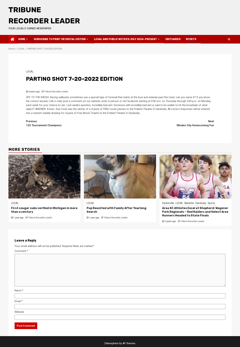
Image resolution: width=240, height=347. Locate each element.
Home (21, 39)
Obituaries (173, 39)
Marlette (189, 203)
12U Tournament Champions (43, 123)
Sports (191, 39)
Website (19, 311)
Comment (21, 251)
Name (19, 290)
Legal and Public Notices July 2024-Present (125, 39)
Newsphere (112, 343)
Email (19, 301)
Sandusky (200, 203)
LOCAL (30, 71)
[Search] (229, 39)
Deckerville (168, 203)
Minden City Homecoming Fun (195, 123)
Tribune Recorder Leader (56, 91)
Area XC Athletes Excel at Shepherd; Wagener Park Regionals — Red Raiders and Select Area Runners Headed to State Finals (195, 211)
